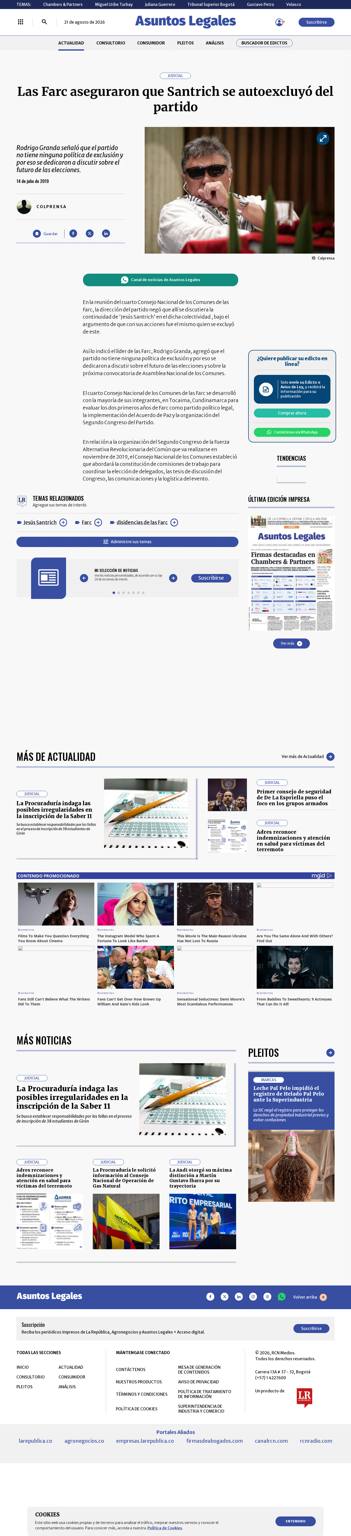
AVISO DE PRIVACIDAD (198, 1382)
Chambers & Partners (63, 4)
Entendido (296, 1521)
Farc (87, 522)
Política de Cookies (164, 1528)
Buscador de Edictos (264, 43)
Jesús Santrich (40, 522)
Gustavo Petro (260, 4)
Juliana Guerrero (160, 4)
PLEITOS (185, 43)
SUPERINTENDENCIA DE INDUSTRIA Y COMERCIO (201, 1409)
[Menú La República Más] (20, 22)
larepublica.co (35, 1441)
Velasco (293, 4)
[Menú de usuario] (279, 22)
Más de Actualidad (56, 756)
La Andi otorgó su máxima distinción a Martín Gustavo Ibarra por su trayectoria (200, 1178)
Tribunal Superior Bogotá (211, 4)
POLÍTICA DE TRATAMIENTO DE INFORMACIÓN (204, 1394)
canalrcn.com (271, 1441)
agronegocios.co (84, 1441)
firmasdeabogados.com (214, 1441)
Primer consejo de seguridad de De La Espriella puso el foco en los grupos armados (294, 798)
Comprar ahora (292, 413)
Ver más (287, 643)
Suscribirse (316, 22)
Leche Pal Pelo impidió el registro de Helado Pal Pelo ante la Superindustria (288, 1094)
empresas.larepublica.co (145, 1441)
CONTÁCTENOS (130, 1369)
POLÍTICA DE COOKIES (137, 1409)
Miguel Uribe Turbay (114, 4)
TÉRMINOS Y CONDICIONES (142, 1394)
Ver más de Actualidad (303, 756)
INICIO (22, 1367)
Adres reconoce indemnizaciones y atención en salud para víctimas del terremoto (293, 841)
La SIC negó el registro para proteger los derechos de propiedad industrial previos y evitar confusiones (291, 1115)
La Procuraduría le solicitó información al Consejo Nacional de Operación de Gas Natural (124, 1178)
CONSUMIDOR (151, 43)
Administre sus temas (131, 541)
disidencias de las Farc (142, 522)
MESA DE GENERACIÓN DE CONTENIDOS (199, 1370)
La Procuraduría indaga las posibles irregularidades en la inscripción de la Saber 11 (54, 810)
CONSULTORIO (110, 43)
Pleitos (263, 1052)
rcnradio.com (316, 1441)
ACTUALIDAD (71, 43)
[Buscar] (44, 22)
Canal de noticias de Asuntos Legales (165, 279)
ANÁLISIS (215, 43)
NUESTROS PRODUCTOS (139, 1382)
